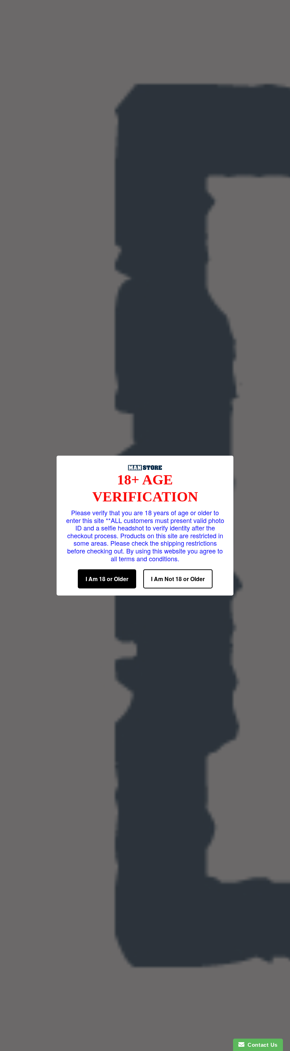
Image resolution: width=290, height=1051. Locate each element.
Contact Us (261, 1045)
